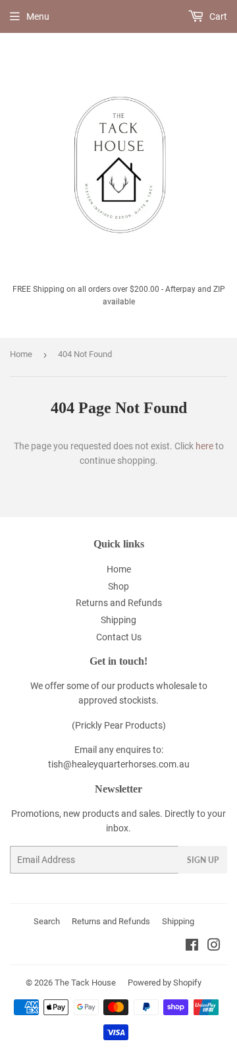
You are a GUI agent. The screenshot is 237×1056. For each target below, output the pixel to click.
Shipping (118, 620)
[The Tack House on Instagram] (214, 946)
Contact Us (119, 637)
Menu (37, 16)
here (204, 446)
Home (21, 354)
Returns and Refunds (119, 602)
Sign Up (203, 860)
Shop (118, 586)
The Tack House (85, 982)
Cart (217, 16)
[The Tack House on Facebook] (192, 946)
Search (47, 921)
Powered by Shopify (164, 982)
